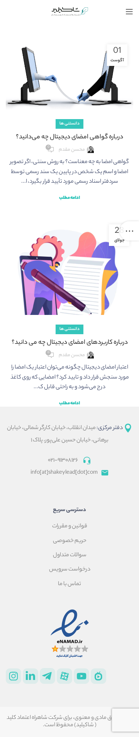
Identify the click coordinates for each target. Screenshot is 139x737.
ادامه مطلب (69, 198)
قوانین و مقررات (69, 526)
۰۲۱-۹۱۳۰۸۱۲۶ (63, 460)
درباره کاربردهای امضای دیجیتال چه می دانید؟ (70, 343)
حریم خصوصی (69, 541)
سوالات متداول (69, 555)
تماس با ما (69, 584)
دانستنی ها (69, 123)
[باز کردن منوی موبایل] (129, 11)
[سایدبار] (129, 231)
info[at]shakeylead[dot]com (66, 473)
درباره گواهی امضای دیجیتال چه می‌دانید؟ (69, 137)
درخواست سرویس (69, 569)
